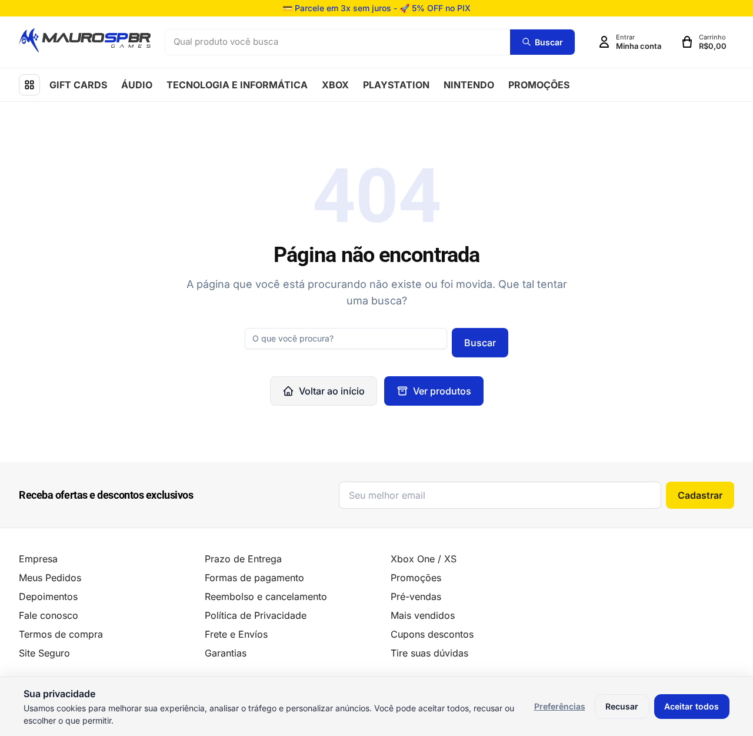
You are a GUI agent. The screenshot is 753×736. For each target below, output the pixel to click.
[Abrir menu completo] (29, 84)
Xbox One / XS (424, 559)
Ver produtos (442, 391)
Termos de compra (61, 634)
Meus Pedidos (50, 578)
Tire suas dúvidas (429, 653)
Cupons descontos (432, 634)
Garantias (225, 653)
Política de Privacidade (255, 615)
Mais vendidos (423, 615)
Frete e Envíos (236, 634)
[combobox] (337, 42)
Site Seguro (44, 653)
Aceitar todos (691, 706)
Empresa (38, 559)
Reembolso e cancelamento (266, 596)
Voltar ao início (332, 391)
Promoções (416, 578)
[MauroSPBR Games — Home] (85, 40)
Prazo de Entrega (243, 559)
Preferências (559, 706)
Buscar (480, 343)
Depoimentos (48, 596)
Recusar (621, 706)
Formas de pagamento (254, 578)
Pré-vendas (416, 596)
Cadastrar (700, 495)
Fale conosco (48, 615)
